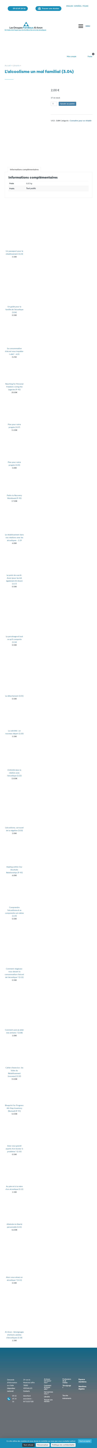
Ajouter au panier (67, 104)
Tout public (31, 188)
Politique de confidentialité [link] (63, 1445)
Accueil (8, 66)
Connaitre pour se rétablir (81, 121)
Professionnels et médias (66, 1381)
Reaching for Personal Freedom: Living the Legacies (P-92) (14, 387)
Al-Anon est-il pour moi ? (47, 1381)
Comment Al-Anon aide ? (47, 1387)
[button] (84, 26)
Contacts (26, 1391)
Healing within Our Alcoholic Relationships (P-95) (14, 870)
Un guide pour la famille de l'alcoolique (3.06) (14, 309)
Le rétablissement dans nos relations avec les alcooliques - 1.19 (14, 537)
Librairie (16, 66)
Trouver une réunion (48, 1400)
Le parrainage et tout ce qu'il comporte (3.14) (14, 639)
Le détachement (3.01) (14, 696)
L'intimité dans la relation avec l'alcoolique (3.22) (14, 773)
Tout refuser (28, 1445)
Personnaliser (42, 1445)
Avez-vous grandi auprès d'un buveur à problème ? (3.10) (14, 1149)
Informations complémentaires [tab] (24, 170)
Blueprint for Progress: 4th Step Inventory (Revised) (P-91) (14, 1108)
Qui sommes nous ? (48, 1393)
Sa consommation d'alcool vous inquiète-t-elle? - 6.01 (14, 351)
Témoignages (66, 1386)
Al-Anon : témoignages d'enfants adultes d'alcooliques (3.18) (14, 1335)
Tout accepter (84, 1441)
